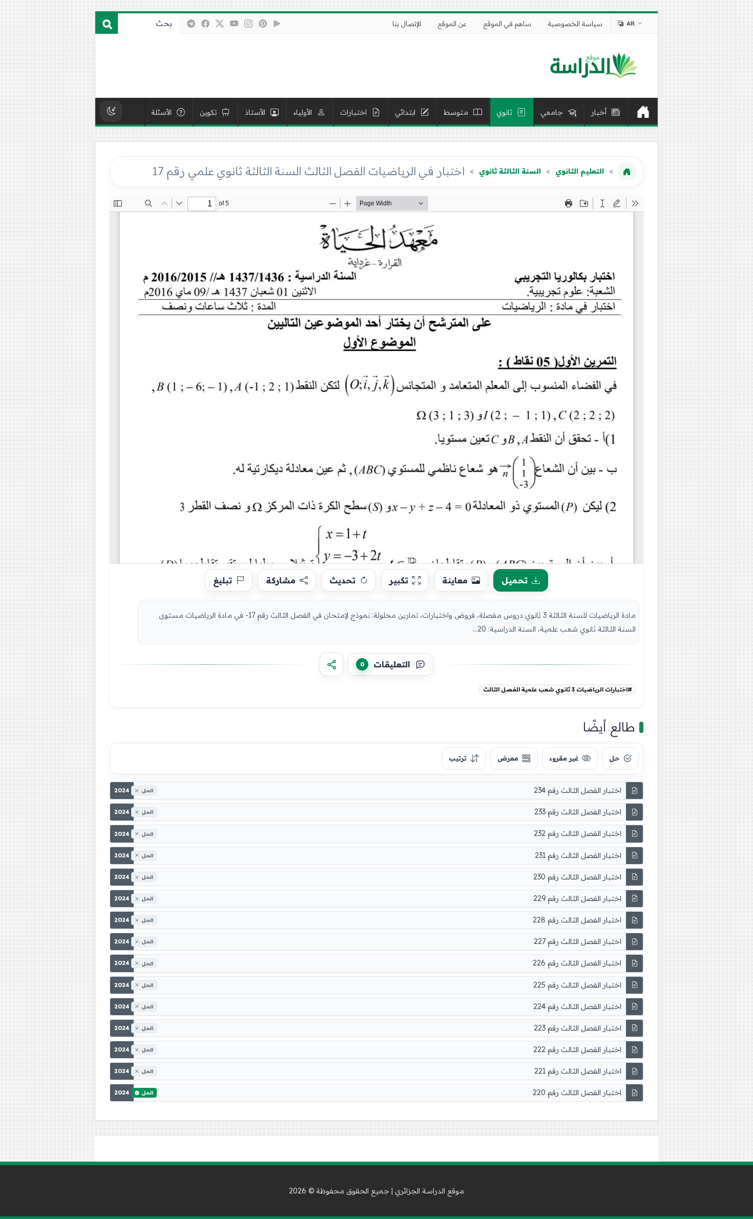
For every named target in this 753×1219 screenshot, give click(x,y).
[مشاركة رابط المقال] (331, 664)
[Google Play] (277, 23)
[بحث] (106, 23)
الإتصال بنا (406, 23)
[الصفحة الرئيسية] (627, 171)
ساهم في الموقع (507, 23)
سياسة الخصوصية (575, 23)
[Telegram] (191, 23)
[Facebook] (205, 23)
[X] (219, 23)
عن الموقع (452, 23)
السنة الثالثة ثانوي (510, 171)
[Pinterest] (262, 23)
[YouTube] (234, 23)
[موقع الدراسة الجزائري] (593, 66)
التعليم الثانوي (579, 171)
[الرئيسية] (643, 112)
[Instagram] (248, 23)
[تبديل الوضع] (111, 111)
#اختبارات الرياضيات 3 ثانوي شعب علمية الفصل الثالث (557, 689)
